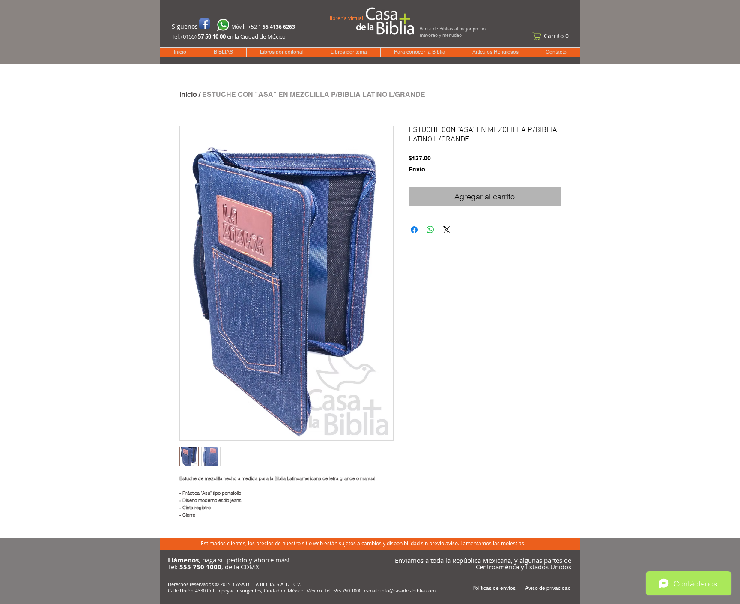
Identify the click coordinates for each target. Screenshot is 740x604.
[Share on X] (447, 230)
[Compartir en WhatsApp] (430, 230)
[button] (552, 36)
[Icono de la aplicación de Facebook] (204, 23)
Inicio (188, 94)
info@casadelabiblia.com (408, 590)
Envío (417, 169)
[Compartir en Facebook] (414, 230)
